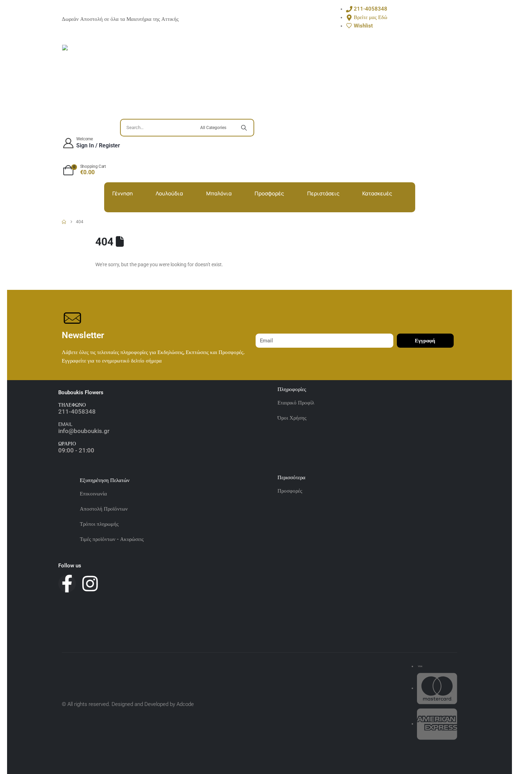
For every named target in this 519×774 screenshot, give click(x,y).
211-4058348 (77, 411)
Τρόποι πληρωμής (99, 524)
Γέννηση (122, 193)
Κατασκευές (377, 193)
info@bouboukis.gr (83, 430)
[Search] (243, 128)
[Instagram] (90, 583)
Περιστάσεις (323, 193)
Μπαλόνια (219, 193)
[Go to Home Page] (64, 222)
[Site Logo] (97, 80)
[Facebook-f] (67, 583)
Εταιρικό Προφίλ (297, 403)
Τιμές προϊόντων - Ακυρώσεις (112, 539)
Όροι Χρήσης (292, 418)
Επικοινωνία (93, 493)
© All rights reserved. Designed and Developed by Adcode (128, 704)
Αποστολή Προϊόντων (104, 509)
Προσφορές (269, 193)
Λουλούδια (169, 193)
